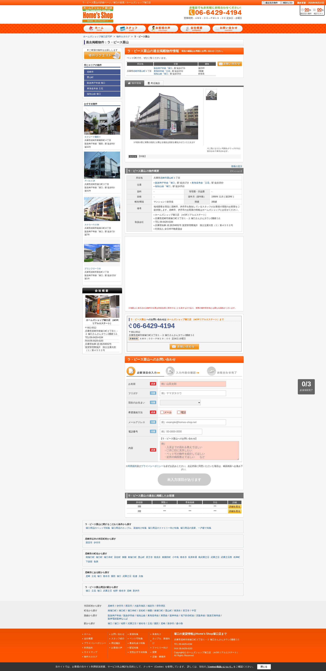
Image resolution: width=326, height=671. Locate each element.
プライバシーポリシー (152, 466)
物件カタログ (90, 656)
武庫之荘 (215, 557)
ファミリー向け (160, 647)
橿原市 (151, 606)
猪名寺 (183, 557)
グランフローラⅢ (93, 268)
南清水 (157, 557)
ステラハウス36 (92, 224)
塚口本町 (108, 557)
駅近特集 (134, 647)
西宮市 (89, 542)
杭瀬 (135, 576)
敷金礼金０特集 (137, 643)
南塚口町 (90, 557)
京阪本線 (200, 615)
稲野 (115, 591)
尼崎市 (136, 71)
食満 (96, 561)
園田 (113, 576)
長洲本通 (192, 557)
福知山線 (158, 74)
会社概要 (88, 638)
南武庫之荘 (203, 557)
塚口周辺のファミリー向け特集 (163, 528)
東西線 (164, 615)
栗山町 (142, 71)
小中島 (175, 557)
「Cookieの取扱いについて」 (219, 667)
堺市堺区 (160, 606)
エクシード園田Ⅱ (93, 137)
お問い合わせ (117, 634)
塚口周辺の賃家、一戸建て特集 (195, 528)
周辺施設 (115, 643)
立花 (168, 71)
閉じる (264, 666)
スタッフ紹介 (117, 638)
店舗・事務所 (159, 656)
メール (168, 412)
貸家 (154, 652)
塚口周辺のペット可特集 (98, 528)
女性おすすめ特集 (138, 652)
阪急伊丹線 (128, 615)
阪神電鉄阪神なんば (118, 618)
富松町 (117, 557)
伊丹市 (97, 542)
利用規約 (132, 466)
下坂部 (89, 561)
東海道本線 (159, 71)
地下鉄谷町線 (187, 615)
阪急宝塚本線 (213, 615)
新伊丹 (136, 591)
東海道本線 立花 (95, 88)
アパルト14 (90, 181)
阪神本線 (174, 615)
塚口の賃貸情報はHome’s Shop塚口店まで (200, 633)
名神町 (236, 557)
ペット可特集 (136, 638)
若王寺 (149, 557)
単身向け (156, 634)
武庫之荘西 (226, 557)
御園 (124, 557)
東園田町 (166, 557)
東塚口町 (132, 557)
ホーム (87, 634)
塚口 (170, 68)
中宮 (194, 610)
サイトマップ (90, 652)
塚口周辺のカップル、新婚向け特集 (129, 528)
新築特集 (134, 634)
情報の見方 (236, 166)
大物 (141, 576)
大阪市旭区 (139, 606)
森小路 (179, 623)
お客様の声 (116, 647)
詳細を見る (234, 506)
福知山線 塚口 (94, 94)
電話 (183, 412)
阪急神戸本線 (160, 68)
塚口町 (99, 557)
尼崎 (88, 576)
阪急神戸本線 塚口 (96, 83)
